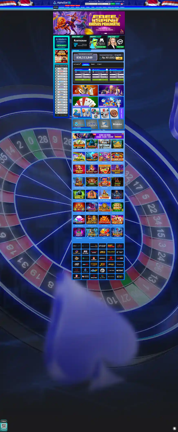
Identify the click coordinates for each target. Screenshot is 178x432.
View (119, 57)
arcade (83, 7)
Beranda (56, 7)
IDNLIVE (77, 7)
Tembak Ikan (110, 7)
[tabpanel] (99, 75)
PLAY (83, 79)
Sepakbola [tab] (85, 64)
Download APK (93, 1)
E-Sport (67, 7)
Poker (87, 7)
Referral (116, 7)
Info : (55, 9)
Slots (72, 7)
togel (92, 7)
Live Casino (99, 7)
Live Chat (101, 1)
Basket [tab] (93, 64)
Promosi (122, 7)
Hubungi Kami (109, 1)
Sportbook (61, 7)
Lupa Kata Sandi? (118, 1)
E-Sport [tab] (99, 64)
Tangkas (104, 7)
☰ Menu (4, 421)
